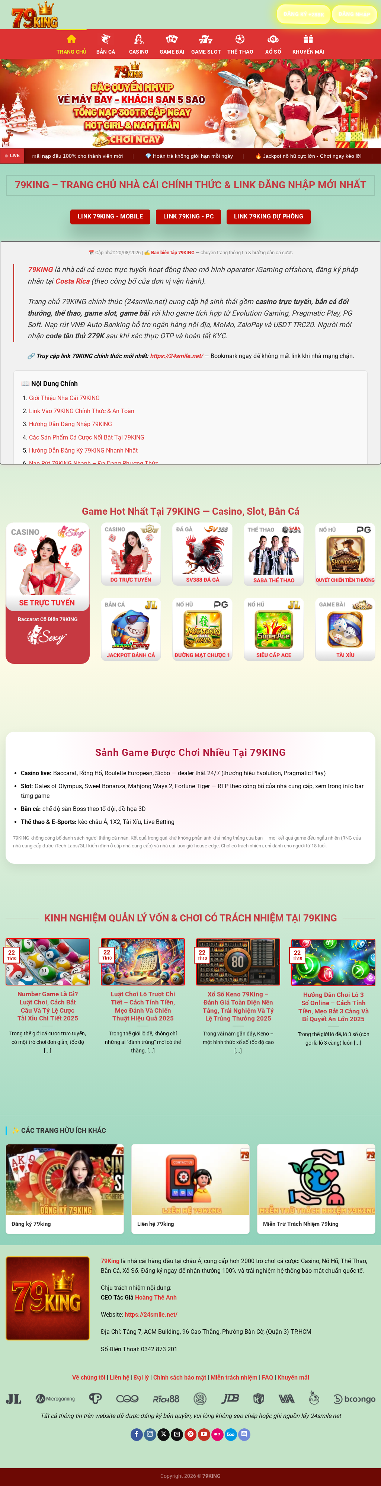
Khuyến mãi (308, 52)
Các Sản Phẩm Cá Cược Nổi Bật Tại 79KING (86, 437)
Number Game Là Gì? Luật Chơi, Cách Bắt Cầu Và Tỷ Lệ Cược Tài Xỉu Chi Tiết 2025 (47, 1006)
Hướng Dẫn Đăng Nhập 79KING (70, 424)
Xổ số (273, 52)
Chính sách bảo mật (179, 1377)
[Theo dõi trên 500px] (231, 1434)
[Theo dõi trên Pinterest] (191, 1434)
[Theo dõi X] (163, 1434)
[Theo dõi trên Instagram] (150, 1434)
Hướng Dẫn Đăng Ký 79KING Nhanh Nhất (83, 450)
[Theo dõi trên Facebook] (137, 1434)
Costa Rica (72, 281)
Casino (139, 52)
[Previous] (17, 103)
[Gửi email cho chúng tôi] (177, 1434)
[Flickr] (217, 1434)
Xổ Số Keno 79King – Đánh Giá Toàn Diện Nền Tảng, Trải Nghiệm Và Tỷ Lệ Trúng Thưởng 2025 (238, 1006)
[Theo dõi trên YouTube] (204, 1434)
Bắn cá (105, 52)
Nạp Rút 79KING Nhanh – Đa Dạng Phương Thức (94, 463)
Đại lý (141, 1377)
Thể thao (240, 52)
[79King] (43, 14)
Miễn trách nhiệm (234, 1377)
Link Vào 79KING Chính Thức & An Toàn (81, 411)
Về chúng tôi (88, 1377)
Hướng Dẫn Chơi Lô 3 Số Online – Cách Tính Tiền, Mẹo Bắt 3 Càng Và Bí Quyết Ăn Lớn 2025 (333, 1006)
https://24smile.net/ (176, 355)
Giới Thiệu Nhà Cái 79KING (64, 398)
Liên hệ (119, 1377)
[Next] (364, 103)
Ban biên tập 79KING (173, 252)
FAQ (267, 1377)
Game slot (206, 52)
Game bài (172, 52)
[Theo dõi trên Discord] (244, 1434)
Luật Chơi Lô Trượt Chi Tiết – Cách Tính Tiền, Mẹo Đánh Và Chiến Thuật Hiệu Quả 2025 (143, 1006)
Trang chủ (72, 52)
